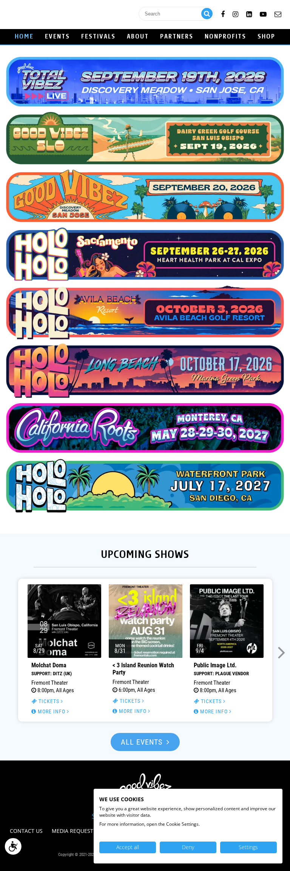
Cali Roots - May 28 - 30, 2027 (145, 428)
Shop (266, 37)
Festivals (98, 37)
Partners (176, 37)
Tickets (49, 701)
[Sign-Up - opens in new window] (278, 13)
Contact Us (26, 830)
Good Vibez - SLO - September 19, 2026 (145, 139)
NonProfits (225, 37)
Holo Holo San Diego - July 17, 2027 (145, 486)
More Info (51, 711)
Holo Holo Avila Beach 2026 (145, 312)
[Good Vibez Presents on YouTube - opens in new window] (263, 13)
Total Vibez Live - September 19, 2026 (145, 82)
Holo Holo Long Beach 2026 (145, 370)
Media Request (72, 830)
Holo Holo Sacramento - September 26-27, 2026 (145, 255)
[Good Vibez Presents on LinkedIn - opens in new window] (249, 13)
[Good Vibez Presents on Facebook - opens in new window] (223, 13)
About (138, 37)
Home (24, 37)
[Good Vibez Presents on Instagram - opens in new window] (235, 13)
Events (57, 37)
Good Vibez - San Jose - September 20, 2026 (145, 197)
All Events (143, 742)
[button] (8, 651)
